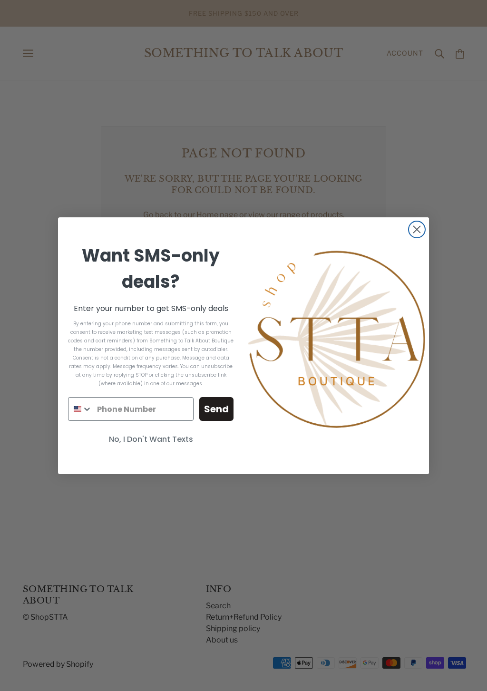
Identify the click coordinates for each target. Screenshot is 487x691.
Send (216, 409)
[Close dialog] (417, 229)
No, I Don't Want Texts (151, 439)
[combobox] (80, 409)
